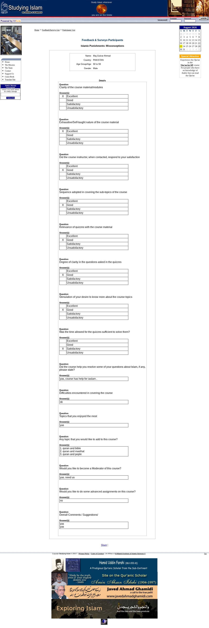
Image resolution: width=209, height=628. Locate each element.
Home (7, 62)
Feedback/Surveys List (51, 30)
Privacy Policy (84, 554)
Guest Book (9, 77)
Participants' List (68, 30)
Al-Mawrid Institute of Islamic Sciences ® (130, 554)
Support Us (9, 74)
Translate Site (10, 80)
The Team (8, 68)
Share (104, 545)
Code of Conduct (97, 554)
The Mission (10, 65)
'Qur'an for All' (186, 65)
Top (205, 554)
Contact (8, 71)
